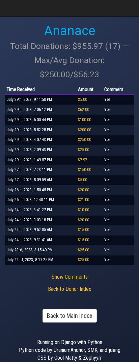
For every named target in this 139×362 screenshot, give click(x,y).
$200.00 (84, 130)
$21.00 (83, 199)
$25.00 (83, 149)
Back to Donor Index (69, 289)
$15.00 (83, 229)
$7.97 (82, 160)
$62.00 (83, 109)
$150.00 (84, 169)
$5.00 (82, 99)
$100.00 (84, 119)
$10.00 (83, 209)
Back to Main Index (69, 315)
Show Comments (70, 277)
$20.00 (83, 190)
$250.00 (84, 139)
